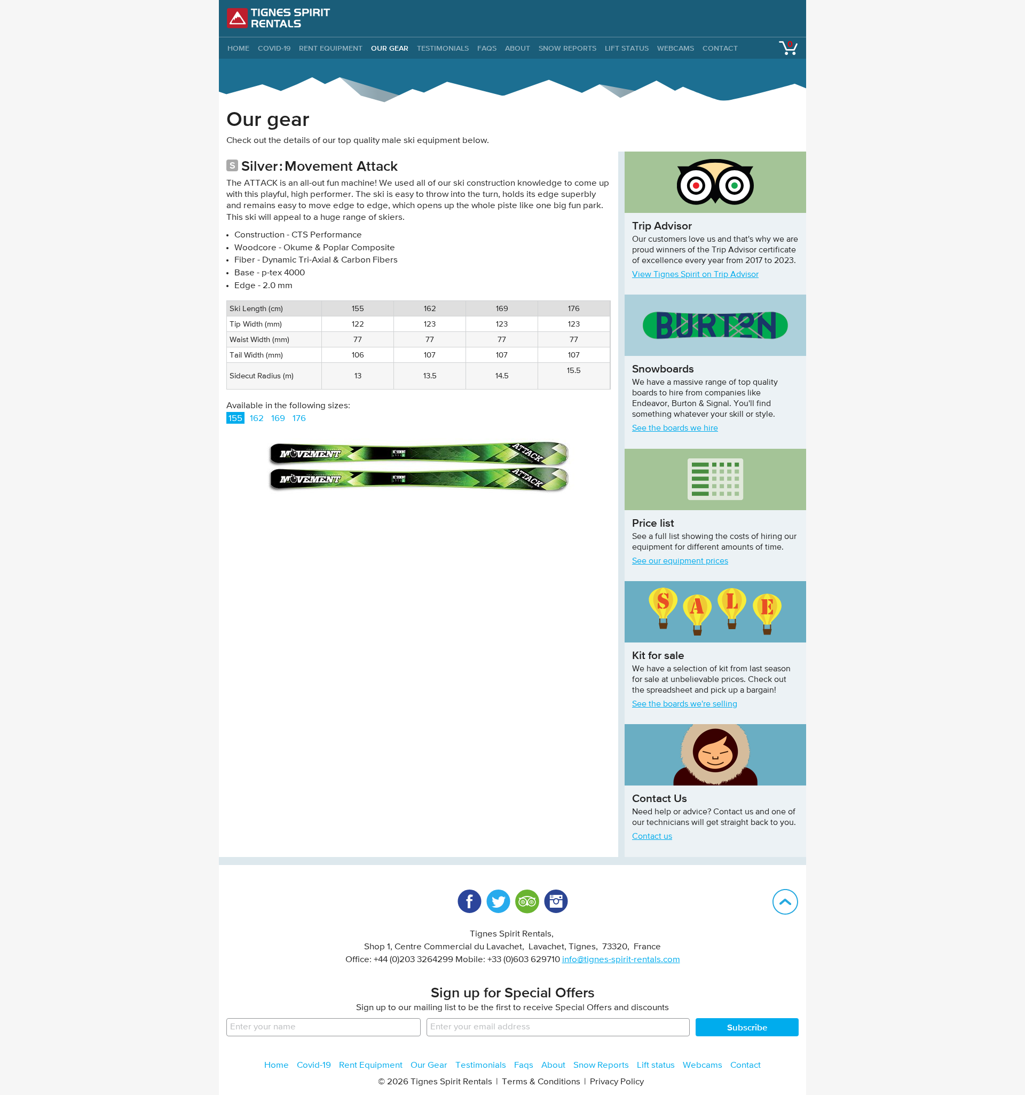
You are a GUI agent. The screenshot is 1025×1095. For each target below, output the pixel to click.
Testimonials (443, 48)
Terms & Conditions (541, 1081)
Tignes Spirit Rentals (278, 18)
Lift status (627, 48)
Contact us (652, 836)
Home (276, 1065)
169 (278, 418)
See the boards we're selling (684, 704)
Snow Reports (567, 48)
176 (299, 418)
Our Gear (389, 48)
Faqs (486, 48)
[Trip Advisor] (527, 901)
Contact (720, 48)
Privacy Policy (617, 1081)
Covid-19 (274, 48)
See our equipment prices (680, 561)
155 (235, 418)
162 (257, 418)
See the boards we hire (675, 428)
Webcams (675, 48)
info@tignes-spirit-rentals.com (621, 959)
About (517, 48)
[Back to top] (785, 902)
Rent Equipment (330, 48)
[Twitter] (498, 901)
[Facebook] (469, 901)
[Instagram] (555, 901)
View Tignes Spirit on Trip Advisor (695, 275)
